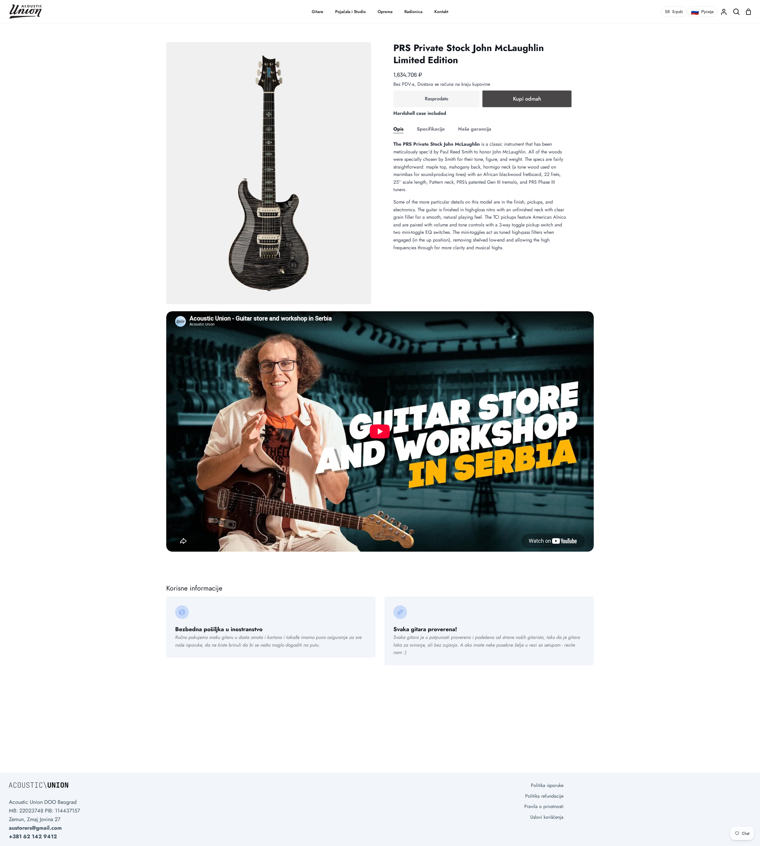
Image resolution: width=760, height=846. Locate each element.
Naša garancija (474, 129)
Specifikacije (431, 129)
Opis (398, 129)
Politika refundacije (544, 796)
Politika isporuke (547, 785)
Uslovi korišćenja (546, 817)
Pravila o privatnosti (543, 806)
